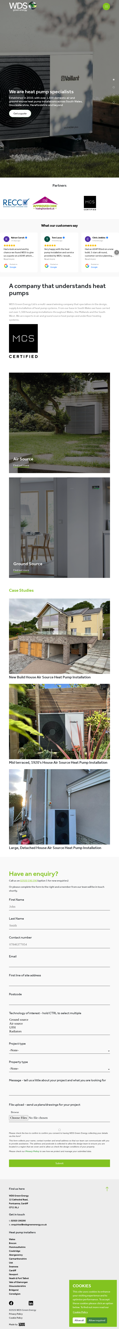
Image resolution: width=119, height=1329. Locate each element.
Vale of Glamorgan (18, 1282)
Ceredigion (14, 1293)
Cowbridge (14, 1251)
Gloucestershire (17, 1286)
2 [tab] (113, 87)
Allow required (97, 1320)
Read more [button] (9, 259)
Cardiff (12, 1270)
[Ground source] (59, 1020)
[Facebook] (11, 1304)
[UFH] (59, 1027)
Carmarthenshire (18, 1258)
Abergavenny (16, 1254)
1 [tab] (113, 79)
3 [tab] (113, 94)
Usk (11, 1262)
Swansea (13, 1266)
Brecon (12, 1243)
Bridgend (13, 1290)
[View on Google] (6, 239)
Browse (15, 1112)
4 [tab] (113, 102)
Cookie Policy (15, 1317)
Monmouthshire (17, 1247)
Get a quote (20, 113)
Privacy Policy (32, 1151)
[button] (2, 252)
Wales (12, 1239)
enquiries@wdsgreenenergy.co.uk (29, 1224)
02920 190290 (18, 1220)
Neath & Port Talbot (19, 1278)
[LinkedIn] (31, 1304)
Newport (13, 1274)
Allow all (79, 1320)
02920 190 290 (28, 880)
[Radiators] (59, 1031)
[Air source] (59, 1024)
